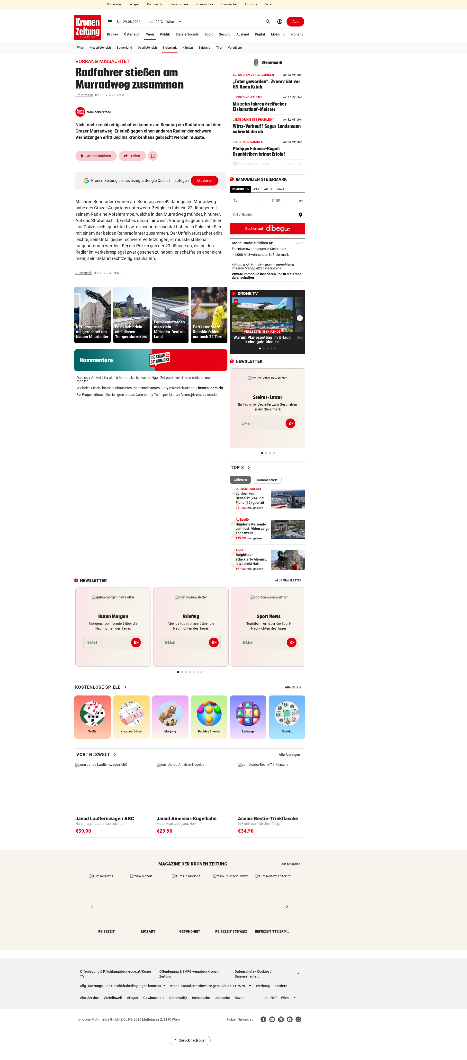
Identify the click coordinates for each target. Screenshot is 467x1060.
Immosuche (228, 4)
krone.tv (297, 34)
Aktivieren (205, 181)
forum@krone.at (193, 395)
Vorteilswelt (114, 4)
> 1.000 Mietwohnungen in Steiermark (267, 254)
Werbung (263, 986)
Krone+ (112, 34)
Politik (165, 34)
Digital (260, 34)
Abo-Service (89, 998)
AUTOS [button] (268, 189)
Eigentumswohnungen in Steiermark (267, 248)
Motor (275, 34)
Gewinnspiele (179, 4)
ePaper (134, 4)
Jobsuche (250, 4)
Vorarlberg (235, 47)
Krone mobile (204, 4)
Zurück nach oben (190, 1040)
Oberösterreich (147, 47)
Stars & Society (187, 34)
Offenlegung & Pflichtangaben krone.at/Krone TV (115, 974)
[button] (284, 34)
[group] (92, 315)
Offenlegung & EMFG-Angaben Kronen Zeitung (189, 974)
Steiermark (170, 47)
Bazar (268, 4)
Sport (209, 34)
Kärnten (187, 47)
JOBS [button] (256, 189)
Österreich (132, 34)
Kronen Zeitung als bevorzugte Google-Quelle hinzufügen (152, 180)
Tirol (219, 47)
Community (155, 4)
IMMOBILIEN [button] (240, 189)
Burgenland (124, 47)
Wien (150, 34)
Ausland (242, 34)
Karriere (281, 986)
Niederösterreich (100, 47)
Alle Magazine (290, 864)
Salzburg (204, 47)
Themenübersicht (209, 388)
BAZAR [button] (281, 189)
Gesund (225, 34)
